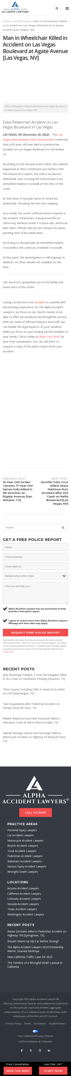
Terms (27, 1023)
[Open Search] (57, 8)
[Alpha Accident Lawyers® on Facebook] (22, 1050)
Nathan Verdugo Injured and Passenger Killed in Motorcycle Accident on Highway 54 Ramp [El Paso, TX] (34, 737)
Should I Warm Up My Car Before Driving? (33, 941)
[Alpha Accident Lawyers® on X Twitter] (30, 1050)
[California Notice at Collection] (35, 1041)
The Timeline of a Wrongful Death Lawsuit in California (34, 964)
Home (7, 21)
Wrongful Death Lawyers (22, 871)
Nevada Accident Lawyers (23, 904)
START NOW (53, 1071)
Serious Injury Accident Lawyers (26, 866)
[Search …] (63, 527)
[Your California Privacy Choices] (35, 1034)
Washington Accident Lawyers (25, 914)
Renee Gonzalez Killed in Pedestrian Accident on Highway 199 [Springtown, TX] (36, 933)
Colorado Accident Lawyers (24, 898)
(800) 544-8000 (18, 1071)
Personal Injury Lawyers (22, 830)
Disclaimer (40, 1023)
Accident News (22, 21)
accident (40, 302)
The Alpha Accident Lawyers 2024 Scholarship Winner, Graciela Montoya (35, 949)
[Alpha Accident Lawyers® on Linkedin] (48, 1050)
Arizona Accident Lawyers (23, 888)
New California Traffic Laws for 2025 (29, 957)
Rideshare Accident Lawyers (24, 861)
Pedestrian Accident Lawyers (25, 856)
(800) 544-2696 (49, 336)
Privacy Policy (8, 652)
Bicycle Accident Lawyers (22, 845)
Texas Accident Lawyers (22, 909)
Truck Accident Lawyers (21, 851)
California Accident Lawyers (24, 893)
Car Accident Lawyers (20, 835)
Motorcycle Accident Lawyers (25, 840)
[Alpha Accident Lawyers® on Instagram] (40, 1050)
